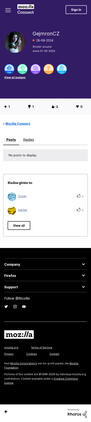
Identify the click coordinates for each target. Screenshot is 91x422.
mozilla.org (11, 347)
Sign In (76, 9)
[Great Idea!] (49, 69)
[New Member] (62, 69)
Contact (54, 353)
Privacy (9, 353)
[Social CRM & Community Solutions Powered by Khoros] (77, 413)
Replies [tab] (28, 139)
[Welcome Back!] (22, 69)
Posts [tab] (11, 139)
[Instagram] (15, 306)
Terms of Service (41, 347)
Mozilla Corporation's (23, 363)
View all (19, 225)
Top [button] (6, 412)
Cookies (31, 353)
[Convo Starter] (35, 69)
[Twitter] (6, 306)
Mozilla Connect (25, 9)
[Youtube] (24, 306)
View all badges (14, 77)
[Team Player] (9, 69)
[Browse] (8, 10)
